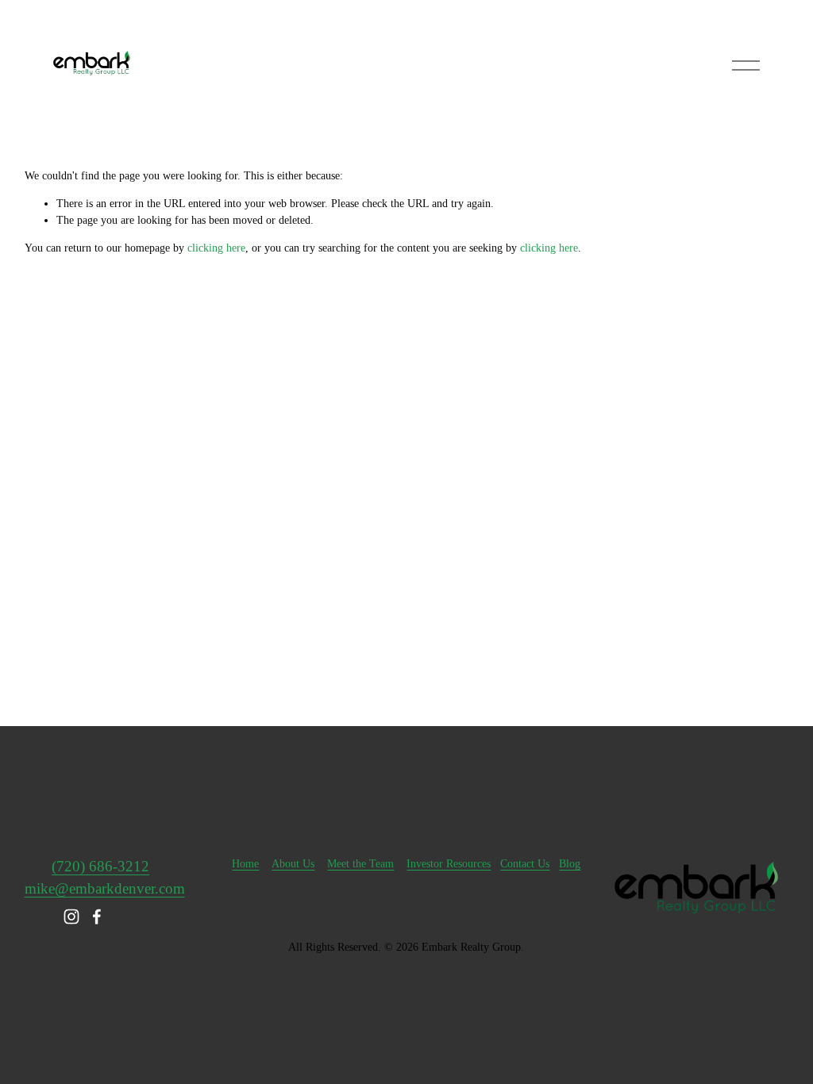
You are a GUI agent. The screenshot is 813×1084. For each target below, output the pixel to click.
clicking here (216, 248)
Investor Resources (448, 864)
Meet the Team (360, 864)
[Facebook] (97, 916)
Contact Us (524, 864)
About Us (293, 864)
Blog (569, 864)
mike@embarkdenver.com (105, 888)
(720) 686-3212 (100, 866)
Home (245, 864)
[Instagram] (71, 916)
